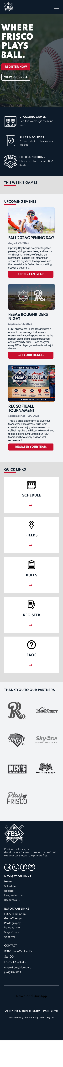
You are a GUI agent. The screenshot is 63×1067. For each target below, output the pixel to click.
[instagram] (31, 868)
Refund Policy (16, 1017)
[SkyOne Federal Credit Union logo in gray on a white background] (46, 739)
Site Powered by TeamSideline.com (22, 1010)
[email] (7, 868)
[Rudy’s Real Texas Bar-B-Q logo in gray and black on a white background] (46, 768)
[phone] (15, 868)
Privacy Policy (31, 1017)
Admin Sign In (47, 1017)
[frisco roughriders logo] (17, 710)
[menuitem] (31, 881)
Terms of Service (50, 1010)
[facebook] (23, 868)
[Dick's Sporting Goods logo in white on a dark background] (17, 768)
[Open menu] (56, 6)
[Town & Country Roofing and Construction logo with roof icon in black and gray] (46, 710)
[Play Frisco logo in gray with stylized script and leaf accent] (17, 798)
